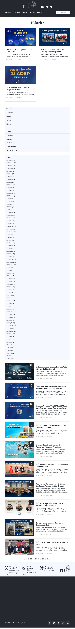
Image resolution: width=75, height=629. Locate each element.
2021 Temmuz (11, 328)
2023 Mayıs (10, 267)
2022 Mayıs (10, 300)
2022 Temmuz (11, 295)
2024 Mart (10, 240)
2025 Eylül (10, 190)
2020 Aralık (10, 347)
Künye (32, 12)
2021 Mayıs (10, 334)
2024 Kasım (10, 218)
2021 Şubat (10, 342)
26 (38, 559)
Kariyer (8, 131)
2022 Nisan (10, 303)
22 (28, 559)
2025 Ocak (10, 212)
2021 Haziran (11, 331)
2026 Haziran (11, 165)
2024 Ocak (10, 245)
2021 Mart (10, 339)
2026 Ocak (10, 179)
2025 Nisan (10, 204)
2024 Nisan (10, 237)
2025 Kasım (10, 185)
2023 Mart (10, 273)
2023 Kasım (10, 251)
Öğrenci (8, 116)
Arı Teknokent (11, 146)
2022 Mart (10, 306)
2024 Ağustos (11, 226)
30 (47, 559)
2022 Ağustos (11, 292)
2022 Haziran (11, 298)
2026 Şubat (10, 176)
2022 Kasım (10, 284)
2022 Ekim (10, 287)
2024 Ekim (10, 220)
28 (43, 559)
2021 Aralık (10, 314)
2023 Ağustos (11, 259)
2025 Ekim (10, 187)
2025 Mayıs (10, 201)
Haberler (17, 12)
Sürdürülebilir (10, 143)
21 (26, 559)
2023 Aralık (10, 248)
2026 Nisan (10, 171)
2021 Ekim (10, 320)
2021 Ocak (10, 345)
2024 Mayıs (10, 234)
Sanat (8, 128)
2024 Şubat (10, 243)
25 (36, 559)
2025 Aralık (10, 182)
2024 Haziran (11, 232)
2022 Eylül (10, 289)
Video (25, 12)
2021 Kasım (10, 317)
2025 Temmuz (11, 196)
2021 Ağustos (11, 325)
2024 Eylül (10, 223)
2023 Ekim (10, 254)
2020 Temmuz (11, 353)
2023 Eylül (10, 256)
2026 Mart (10, 174)
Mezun (8, 120)
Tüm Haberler (10, 109)
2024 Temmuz (11, 229)
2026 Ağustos (11, 160)
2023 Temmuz (11, 262)
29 (45, 559)
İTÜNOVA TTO (11, 150)
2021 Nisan (10, 336)
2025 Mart (10, 207)
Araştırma (9, 135)
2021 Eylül (10, 323)
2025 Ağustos (11, 193)
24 (33, 559)
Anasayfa (8, 12)
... (24, 559)
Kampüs (9, 139)
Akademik (9, 112)
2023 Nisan (10, 270)
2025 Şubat (10, 209)
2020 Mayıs (10, 356)
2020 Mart (10, 358)
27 (40, 559)
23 (31, 559)
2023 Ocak (10, 278)
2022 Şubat (10, 309)
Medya (8, 124)
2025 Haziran (11, 198)
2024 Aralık (10, 215)
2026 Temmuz (11, 163)
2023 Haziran (11, 265)
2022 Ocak (10, 312)
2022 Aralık (10, 281)
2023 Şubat (10, 276)
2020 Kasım (10, 350)
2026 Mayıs (10, 168)
